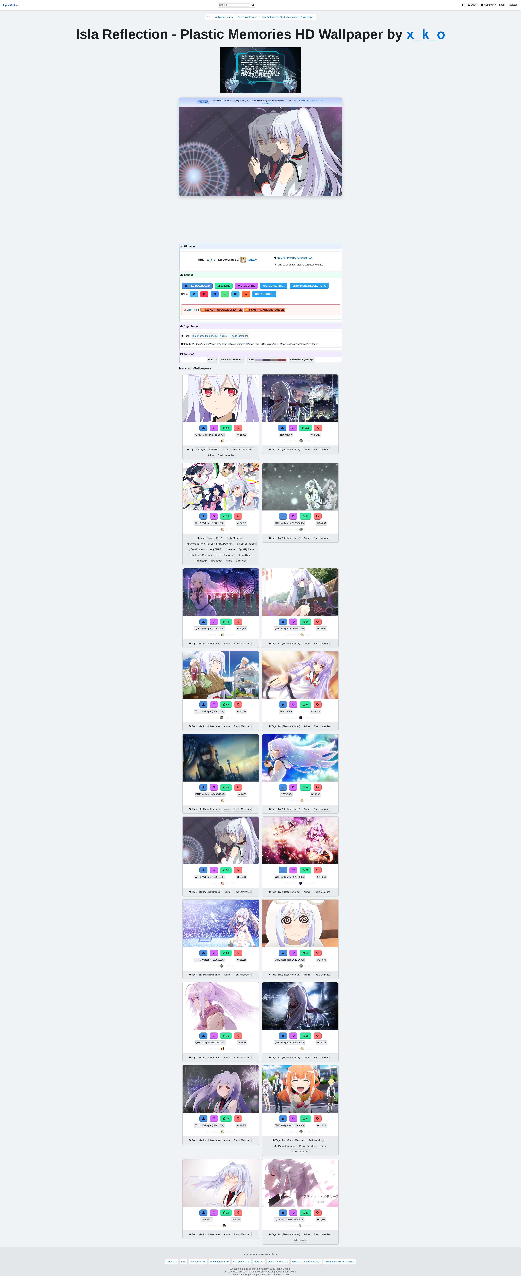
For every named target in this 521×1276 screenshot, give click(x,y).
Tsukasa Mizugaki (317, 1140)
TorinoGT (309, 440)
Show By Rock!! (214, 538)
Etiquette (259, 1261)
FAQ (183, 1261)
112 (306, 427)
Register (512, 4)
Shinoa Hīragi (244, 555)
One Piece (311, 344)
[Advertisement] (260, 219)
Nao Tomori (216, 561)
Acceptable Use (241, 1261)
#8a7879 (274, 360)
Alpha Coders (11, 5)
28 (306, 787)
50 (227, 787)
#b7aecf (259, 360)
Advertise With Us (278, 1261)
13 (306, 1212)
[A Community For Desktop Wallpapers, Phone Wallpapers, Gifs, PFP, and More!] (208, 17)
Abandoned (309, 1225)
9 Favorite (247, 285)
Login (502, 4)
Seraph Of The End (246, 544)
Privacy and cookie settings (339, 1261)
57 (306, 870)
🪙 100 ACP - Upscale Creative (222, 310)
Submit (474, 4)
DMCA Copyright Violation (306, 1261)
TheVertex (309, 717)
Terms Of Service (219, 1261)
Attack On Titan (296, 344)
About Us (172, 1261)
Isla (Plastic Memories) (204, 336)
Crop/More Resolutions (309, 285)
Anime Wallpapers (247, 17)
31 (227, 1035)
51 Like (225, 285)
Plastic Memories (239, 336)
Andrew (230, 1048)
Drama (241, 344)
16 (227, 1212)
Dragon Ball (253, 344)
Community (489, 4)
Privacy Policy (198, 1261)
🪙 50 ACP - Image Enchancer (264, 310)
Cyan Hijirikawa (246, 549)
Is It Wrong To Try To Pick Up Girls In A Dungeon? (209, 544)
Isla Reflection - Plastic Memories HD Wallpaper (288, 17)
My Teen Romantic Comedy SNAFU (205, 549)
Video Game (200, 344)
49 (227, 621)
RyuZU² (252, 259)
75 (227, 516)
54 (306, 621)
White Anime (300, 1240)
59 (227, 704)
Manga (212, 344)
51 (227, 870)
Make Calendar (274, 285)
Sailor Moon (279, 344)
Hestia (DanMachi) (225, 555)
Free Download (198, 285)
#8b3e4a (282, 360)
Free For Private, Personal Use (294, 258)
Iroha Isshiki (201, 561)
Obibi (230, 1225)
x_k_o (425, 34)
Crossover (241, 561)
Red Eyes (200, 449)
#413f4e (266, 360)
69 (227, 427)
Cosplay (266, 344)
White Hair (214, 449)
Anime (223, 336)
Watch (232, 344)
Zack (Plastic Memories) (293, 1140)
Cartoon (222, 344)
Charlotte (230, 549)
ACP (189, 310)
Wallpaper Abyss (224, 17)
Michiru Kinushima (308, 1146)
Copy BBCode (264, 294)
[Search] (253, 4)
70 (306, 516)
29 (227, 1118)
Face (225, 449)
